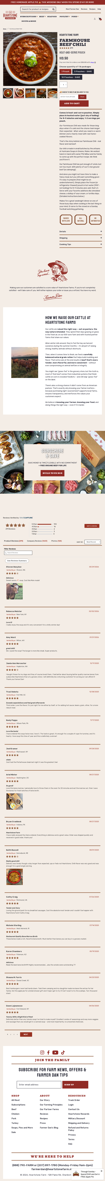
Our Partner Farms (49, 1109)
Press (43, 1123)
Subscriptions (18, 1105)
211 (71, 48)
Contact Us (73, 1109)
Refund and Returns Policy (78, 1128)
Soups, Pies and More (22, 1127)
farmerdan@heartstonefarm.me (52, 1169)
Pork (13, 1118)
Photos (56, 541)
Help (99, 9)
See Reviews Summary (17, 561)
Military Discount (76, 1118)
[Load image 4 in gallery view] (41, 93)
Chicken (15, 1114)
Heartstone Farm (37, 1175)
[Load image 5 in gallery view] (52, 93)
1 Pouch (65, 71)
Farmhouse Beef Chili (16, 29)
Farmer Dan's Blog (49, 1127)
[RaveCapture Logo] (25, 518)
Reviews (84, 9)
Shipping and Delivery (79, 1123)
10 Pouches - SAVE (71, 77)
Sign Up (69, 1084)
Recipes (92, 9)
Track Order (74, 1100)
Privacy (72, 1135)
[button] (29, 16)
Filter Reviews (10, 549)
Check (82, 97)
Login (71, 1105)
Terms (71, 1139)
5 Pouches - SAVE (83, 71)
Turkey (14, 1123)
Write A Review (92, 526)
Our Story (45, 1100)
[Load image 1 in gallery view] (8, 93)
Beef (13, 1109)
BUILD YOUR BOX (52, 473)
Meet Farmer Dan (72, 9)
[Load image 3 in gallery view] (30, 93)
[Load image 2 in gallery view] (19, 93)
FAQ (70, 1144)
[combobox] (38, 9)
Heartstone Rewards (78, 1114)
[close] (101, 1171)
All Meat (15, 1100)
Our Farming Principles (51, 1105)
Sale (13, 1132)
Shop (4, 29)
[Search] (53, 9)
